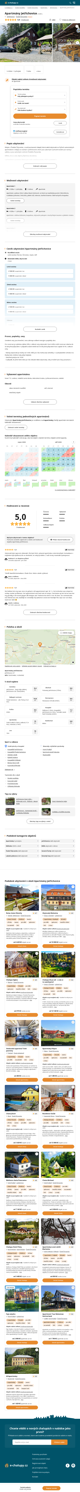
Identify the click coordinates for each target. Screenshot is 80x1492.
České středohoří (19, 1053)
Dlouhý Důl (11, 1379)
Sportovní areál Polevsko (51, 752)
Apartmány (43, 8)
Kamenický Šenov (49, 1116)
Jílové (9, 1116)
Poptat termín (40, 116)
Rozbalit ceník (40, 329)
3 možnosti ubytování (63, 1064)
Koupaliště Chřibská (14, 760)
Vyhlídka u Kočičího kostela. (61, 812)
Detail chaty (22, 946)
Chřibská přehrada (14, 786)
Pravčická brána (13, 783)
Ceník (60, 123)
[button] (40, 644)
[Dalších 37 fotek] (22, 898)
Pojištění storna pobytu (40, 1472)
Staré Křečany (21, 1249)
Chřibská (56, 1251)
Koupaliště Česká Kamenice (17, 752)
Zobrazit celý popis (40, 166)
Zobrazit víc (9, 769)
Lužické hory (58, 915)
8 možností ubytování (63, 929)
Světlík (46, 1318)
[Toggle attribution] (73, 662)
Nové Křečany (12, 1249)
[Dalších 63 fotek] (22, 964)
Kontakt (35, 1477)
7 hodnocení (25, 20)
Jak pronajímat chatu (39, 1468)
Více (29, 938)
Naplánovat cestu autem (12, 666)
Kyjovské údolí (12, 781)
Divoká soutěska (13, 778)
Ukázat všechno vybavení (40, 402)
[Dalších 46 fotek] (22, 1231)
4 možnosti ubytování (26, 992)
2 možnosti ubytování (26, 1063)
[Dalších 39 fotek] (22, 1033)
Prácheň (10, 1053)
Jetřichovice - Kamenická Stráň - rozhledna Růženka (26, 812)
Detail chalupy (58, 946)
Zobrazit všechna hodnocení (40, 612)
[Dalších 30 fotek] (22, 1098)
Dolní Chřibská (48, 1251)
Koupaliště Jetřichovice (15, 749)
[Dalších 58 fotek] (58, 964)
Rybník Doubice (13, 757)
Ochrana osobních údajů (41, 1459)
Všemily (10, 915)
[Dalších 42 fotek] (58, 1165)
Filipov (46, 1051)
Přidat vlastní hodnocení (61, 540)
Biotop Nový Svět (13, 763)
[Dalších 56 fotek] (22, 1361)
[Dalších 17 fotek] (58, 1298)
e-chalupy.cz (8, 8)
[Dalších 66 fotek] (58, 898)
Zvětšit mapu (67, 633)
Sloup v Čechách (49, 915)
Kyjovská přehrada (14, 765)
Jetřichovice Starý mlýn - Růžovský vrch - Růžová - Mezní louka (27, 801)
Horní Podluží (47, 749)
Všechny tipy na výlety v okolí (40, 821)
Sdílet (53, 20)
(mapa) (30, 17)
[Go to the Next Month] (73, 442)
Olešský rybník (12, 755)
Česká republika (20, 8)
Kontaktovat (60, 132)
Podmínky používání (39, 1454)
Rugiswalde (46, 755)
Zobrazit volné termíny (16, 427)
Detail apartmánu (22, 1080)
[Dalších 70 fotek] (22, 1165)
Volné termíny (15, 201)
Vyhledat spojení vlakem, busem (32, 666)
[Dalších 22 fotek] (58, 1033)
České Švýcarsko (32, 8)
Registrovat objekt (39, 1463)
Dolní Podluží (11, 1183)
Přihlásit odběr (59, 1442)
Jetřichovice (53, 8)
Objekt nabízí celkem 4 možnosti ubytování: (29, 79)
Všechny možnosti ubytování (40, 234)
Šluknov (10, 982)
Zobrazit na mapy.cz (49, 666)
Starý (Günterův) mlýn (59, 801)
